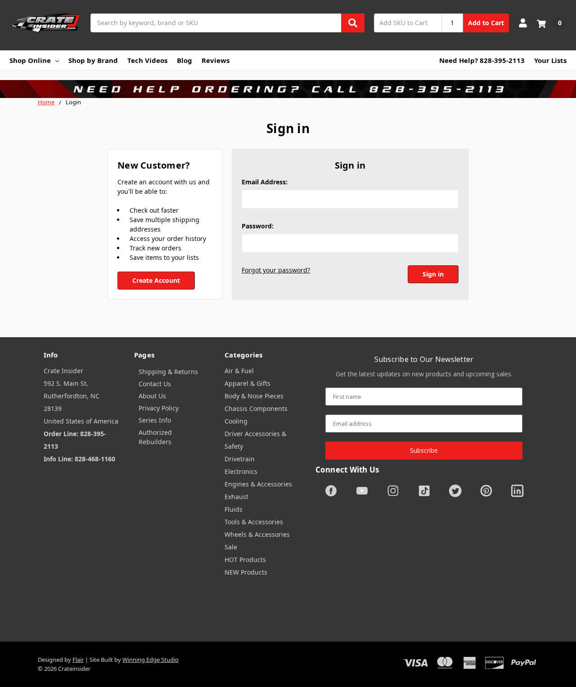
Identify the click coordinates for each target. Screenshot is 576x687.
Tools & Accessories (254, 521)
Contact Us (155, 383)
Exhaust (236, 496)
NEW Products (246, 572)
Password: (258, 226)
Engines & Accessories (258, 484)
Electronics (241, 471)
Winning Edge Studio (150, 660)
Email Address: (265, 182)
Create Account (156, 280)
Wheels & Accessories (257, 534)
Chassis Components (256, 408)
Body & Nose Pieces (254, 396)
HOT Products (245, 559)
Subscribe (424, 450)
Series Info (155, 420)
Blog (184, 60)
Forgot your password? (276, 270)
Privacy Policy (159, 408)
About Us (152, 396)
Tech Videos (147, 60)
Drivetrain (240, 459)
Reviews (216, 60)
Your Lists (550, 60)
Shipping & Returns (168, 371)
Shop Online (30, 60)
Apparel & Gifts (247, 383)
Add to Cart (486, 22)
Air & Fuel (239, 370)
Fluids (234, 509)
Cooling (236, 421)
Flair (78, 660)
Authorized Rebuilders (155, 437)
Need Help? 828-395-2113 (482, 60)
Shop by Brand (93, 60)
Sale (231, 547)
